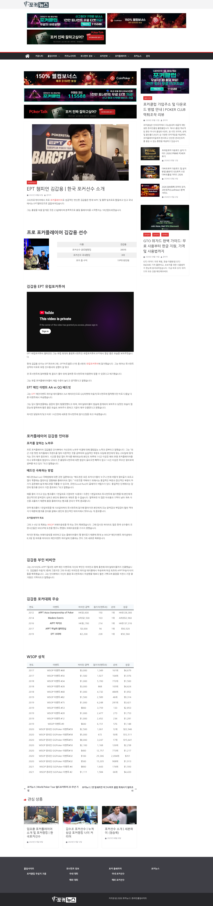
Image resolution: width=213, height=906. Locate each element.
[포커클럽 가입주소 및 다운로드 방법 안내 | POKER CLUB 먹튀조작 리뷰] (165, 80)
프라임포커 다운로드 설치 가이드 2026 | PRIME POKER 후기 (174, 153)
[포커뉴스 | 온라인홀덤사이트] (27, 56)
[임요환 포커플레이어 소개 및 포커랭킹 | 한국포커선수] (41, 808)
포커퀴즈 (165, 234)
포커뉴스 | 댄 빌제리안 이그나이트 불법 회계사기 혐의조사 (107, 789)
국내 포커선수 (118, 874)
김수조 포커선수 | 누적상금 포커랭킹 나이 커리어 (80, 833)
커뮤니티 (39, 56)
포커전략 (104, 56)
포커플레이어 (120, 56)
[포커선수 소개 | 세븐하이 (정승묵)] (119, 808)
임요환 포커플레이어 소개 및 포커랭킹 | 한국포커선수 (40, 833)
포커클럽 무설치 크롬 (36, 874)
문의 (148, 56)
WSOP (50, 525)
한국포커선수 (32, 182)
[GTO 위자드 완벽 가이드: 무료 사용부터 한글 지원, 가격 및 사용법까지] (165, 217)
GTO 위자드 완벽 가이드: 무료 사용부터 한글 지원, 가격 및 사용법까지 (164, 246)
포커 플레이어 (115, 869)
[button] (58, 56)
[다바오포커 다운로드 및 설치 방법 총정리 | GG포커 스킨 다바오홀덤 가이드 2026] (150, 173)
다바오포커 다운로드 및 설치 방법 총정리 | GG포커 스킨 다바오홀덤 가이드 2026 (174, 172)
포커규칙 (156, 234)
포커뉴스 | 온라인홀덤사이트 (135, 898)
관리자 (48, 195)
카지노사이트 (70, 56)
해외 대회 (73, 880)
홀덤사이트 (52, 56)
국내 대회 (73, 874)
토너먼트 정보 (86, 56)
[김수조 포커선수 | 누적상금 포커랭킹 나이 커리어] (80, 808)
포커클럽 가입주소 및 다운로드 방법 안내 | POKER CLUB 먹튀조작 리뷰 (164, 109)
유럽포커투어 (92, 364)
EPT (33, 394)
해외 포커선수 (118, 880)
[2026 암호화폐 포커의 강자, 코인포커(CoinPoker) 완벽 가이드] (150, 192)
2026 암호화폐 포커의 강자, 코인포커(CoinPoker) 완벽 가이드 (174, 190)
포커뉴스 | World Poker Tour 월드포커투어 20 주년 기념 (52, 789)
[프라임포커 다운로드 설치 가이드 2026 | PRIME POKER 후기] (150, 155)
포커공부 (147, 234)
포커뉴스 (137, 56)
